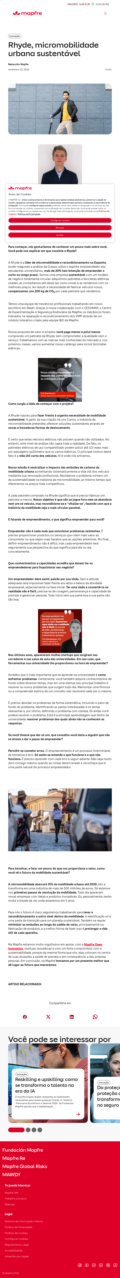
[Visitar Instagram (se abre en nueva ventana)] (93, 1266)
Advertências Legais (17, 1256)
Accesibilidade (13, 1250)
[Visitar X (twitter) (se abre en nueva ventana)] (108, 1266)
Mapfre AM (11, 1192)
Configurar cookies (60, 220)
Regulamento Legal (17, 1244)
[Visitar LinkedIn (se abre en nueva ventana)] (100, 1266)
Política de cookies (16, 1233)
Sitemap (10, 1204)
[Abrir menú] (105, 13)
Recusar (60, 228)
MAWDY (11, 1175)
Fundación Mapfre (22, 1150)
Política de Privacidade (18, 1227)
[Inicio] (14, 13)
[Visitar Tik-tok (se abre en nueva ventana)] (115, 1266)
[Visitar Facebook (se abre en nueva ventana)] (79, 1266)
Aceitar (60, 235)
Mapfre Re (13, 1158)
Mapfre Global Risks (24, 1166)
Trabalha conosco (16, 1198)
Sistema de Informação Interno (24, 1221)
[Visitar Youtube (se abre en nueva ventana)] (86, 1266)
